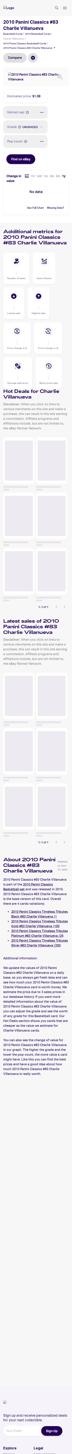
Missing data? (55, 207)
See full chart (35, 207)
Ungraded (30, 127)
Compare (15, 58)
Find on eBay (20, 159)
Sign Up (52, 1431)
